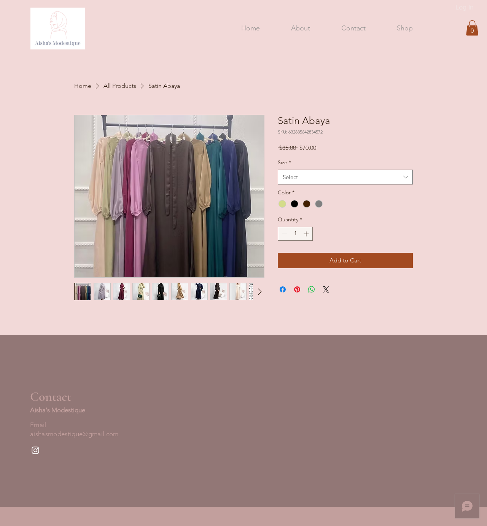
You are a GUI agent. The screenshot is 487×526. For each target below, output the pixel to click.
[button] (472, 28)
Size (284, 162)
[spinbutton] (295, 233)
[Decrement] (283, 233)
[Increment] (307, 233)
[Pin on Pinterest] (297, 289)
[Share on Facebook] (282, 289)
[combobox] (345, 177)
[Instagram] (35, 450)
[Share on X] (326, 289)
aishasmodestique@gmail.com (74, 434)
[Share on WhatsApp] (311, 289)
